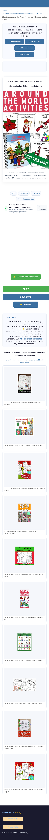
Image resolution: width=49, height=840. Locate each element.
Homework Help (34, 41)
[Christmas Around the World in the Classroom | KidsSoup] (24, 426)
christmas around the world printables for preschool (22, 13)
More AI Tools (24, 54)
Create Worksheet (14, 41)
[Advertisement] (24, 244)
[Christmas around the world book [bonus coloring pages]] (24, 685)
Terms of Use (13, 819)
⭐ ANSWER (25, 304)
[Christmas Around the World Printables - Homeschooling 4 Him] (24, 599)
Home (4, 10)
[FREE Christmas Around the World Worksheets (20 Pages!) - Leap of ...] (24, 470)
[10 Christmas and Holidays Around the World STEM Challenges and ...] (24, 513)
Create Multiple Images (24, 48)
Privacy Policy (13, 827)
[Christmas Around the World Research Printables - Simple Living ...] (24, 556)
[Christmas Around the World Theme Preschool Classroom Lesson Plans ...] (24, 728)
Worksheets (11, 812)
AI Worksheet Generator (31, 339)
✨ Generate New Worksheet (25, 277)
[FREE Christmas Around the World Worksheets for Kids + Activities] (24, 383)
